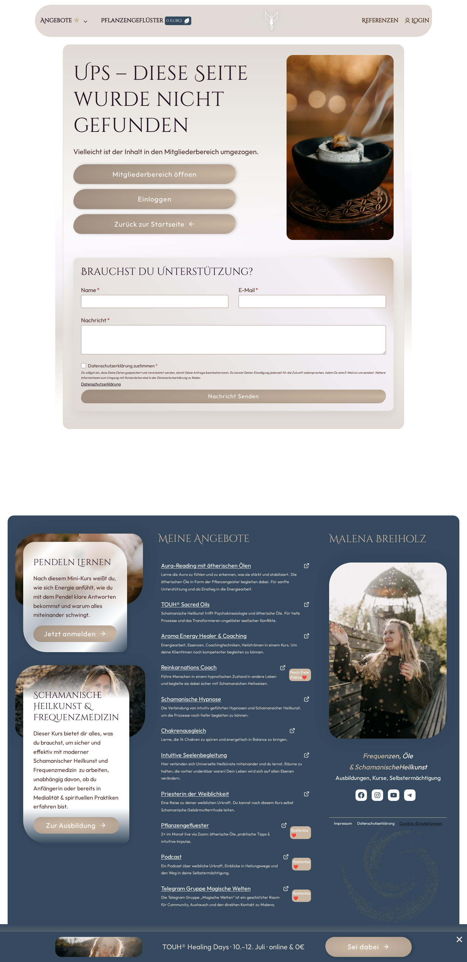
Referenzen (380, 20)
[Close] (459, 939)
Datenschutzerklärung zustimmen (123, 366)
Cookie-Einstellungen (421, 823)
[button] (65, 21)
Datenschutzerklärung (101, 383)
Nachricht (95, 320)
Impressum (343, 823)
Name (90, 290)
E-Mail (248, 290)
